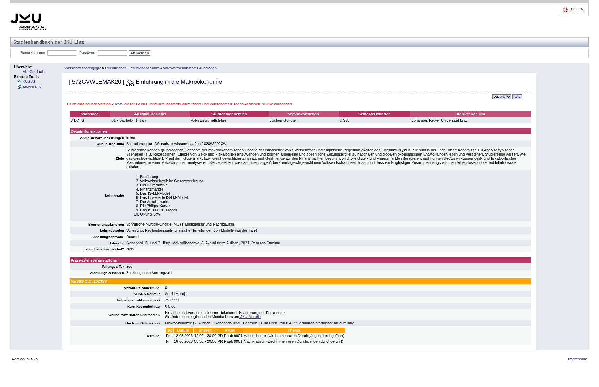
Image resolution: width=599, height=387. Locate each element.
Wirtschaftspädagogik (82, 68)
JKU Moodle (250, 317)
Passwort (87, 53)
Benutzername (32, 53)
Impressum (577, 359)
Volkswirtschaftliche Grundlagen (190, 68)
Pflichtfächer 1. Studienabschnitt (132, 68)
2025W (117, 104)
